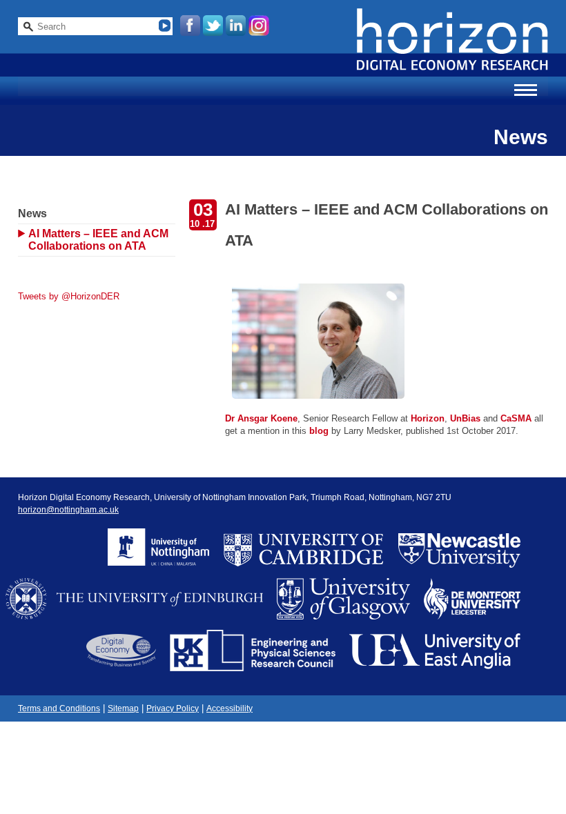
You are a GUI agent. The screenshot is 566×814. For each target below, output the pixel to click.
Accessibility (229, 708)
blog (320, 431)
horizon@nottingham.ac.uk (68, 510)
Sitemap (123, 708)
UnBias (466, 418)
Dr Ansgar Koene (261, 418)
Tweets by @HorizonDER (68, 296)
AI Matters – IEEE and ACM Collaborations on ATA (98, 240)
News (32, 213)
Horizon (428, 418)
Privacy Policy (172, 708)
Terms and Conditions (59, 708)
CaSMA (515, 418)
